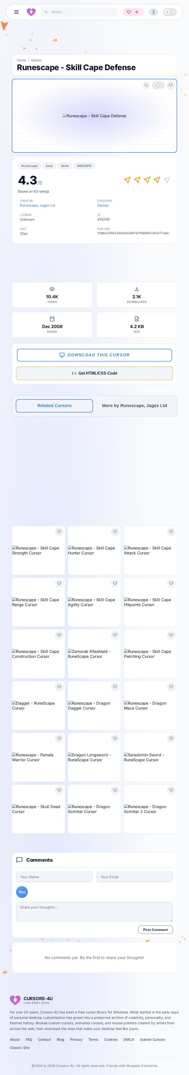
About (15, 1039)
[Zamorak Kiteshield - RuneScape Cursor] (94, 653)
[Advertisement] (94, 39)
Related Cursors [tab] (54, 405)
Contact (44, 1039)
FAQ (29, 1039)
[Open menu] (16, 12)
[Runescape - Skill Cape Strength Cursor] (38, 550)
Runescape (29, 166)
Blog (60, 1039)
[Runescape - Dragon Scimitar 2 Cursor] (150, 809)
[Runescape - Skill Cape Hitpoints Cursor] (150, 602)
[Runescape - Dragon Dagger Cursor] (94, 705)
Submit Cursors (152, 1039)
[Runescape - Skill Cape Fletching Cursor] (150, 653)
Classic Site (20, 1047)
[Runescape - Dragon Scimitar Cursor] (94, 809)
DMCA (129, 1039)
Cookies (111, 1039)
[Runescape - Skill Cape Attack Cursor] (150, 550)
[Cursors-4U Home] (31, 12)
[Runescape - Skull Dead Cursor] (38, 809)
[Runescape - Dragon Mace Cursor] (150, 705)
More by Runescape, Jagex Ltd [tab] (134, 405)
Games (36, 60)
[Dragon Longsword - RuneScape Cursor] (94, 757)
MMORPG (84, 166)
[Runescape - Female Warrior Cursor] (38, 757)
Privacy (76, 1039)
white (65, 166)
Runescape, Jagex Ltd (37, 205)
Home (21, 60)
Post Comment (155, 930)
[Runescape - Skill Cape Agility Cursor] (94, 602)
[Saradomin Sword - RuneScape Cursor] (150, 757)
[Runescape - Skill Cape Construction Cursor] (38, 653)
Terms (93, 1039)
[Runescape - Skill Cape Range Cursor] (38, 602)
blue (49, 166)
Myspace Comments (142, 1066)
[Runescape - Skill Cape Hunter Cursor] (94, 550)
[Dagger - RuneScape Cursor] (38, 705)
